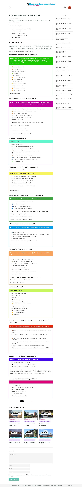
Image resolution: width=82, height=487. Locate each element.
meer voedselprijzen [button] (15, 93)
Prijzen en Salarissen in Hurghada (64, 90)
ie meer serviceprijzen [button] (16, 244)
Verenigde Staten (14, 421)
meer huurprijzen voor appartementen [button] (19, 351)
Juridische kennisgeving (37, 485)
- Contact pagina (52, 485)
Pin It (32, 401)
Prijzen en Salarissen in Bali (62, 47)
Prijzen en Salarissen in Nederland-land (61, 52)
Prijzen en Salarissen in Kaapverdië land (61, 39)
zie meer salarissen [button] (15, 190)
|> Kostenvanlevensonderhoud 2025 (16, 485)
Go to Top (70, 485)
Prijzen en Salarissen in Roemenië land (61, 86)
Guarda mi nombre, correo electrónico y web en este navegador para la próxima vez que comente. (30, 475)
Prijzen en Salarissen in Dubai (63, 103)
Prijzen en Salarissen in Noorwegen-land (61, 67)
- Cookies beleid (45, 485)
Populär (64, 15)
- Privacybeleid (59, 485)
